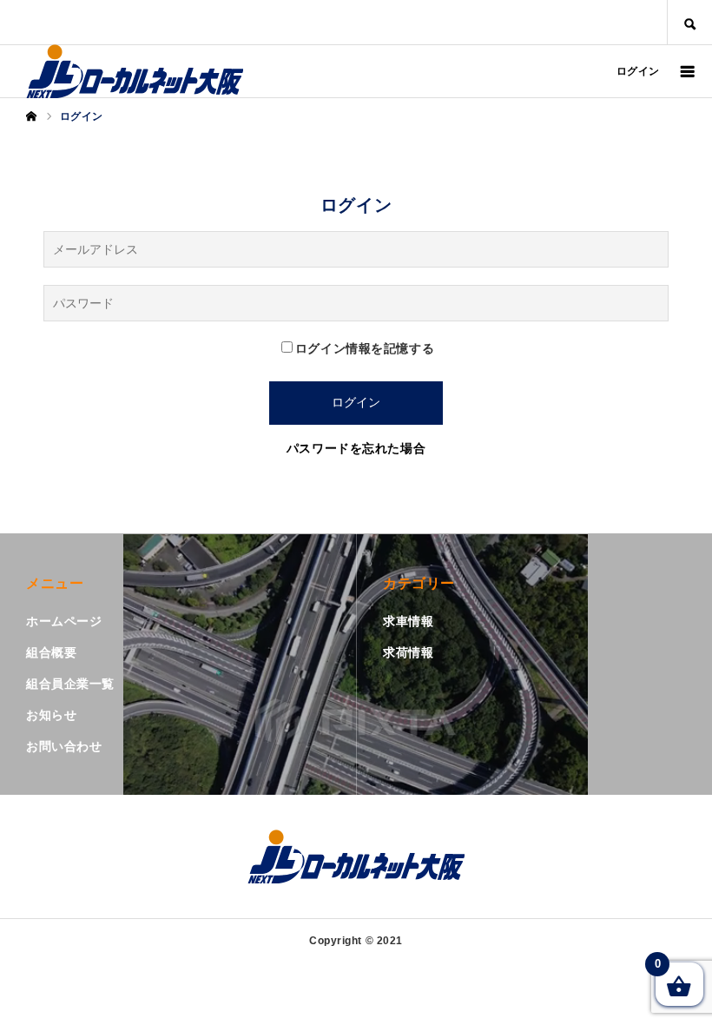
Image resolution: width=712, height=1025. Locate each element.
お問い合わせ (64, 746)
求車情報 (408, 621)
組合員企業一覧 (70, 684)
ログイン (638, 71)
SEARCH (689, 22)
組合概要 (51, 652)
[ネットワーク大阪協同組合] (134, 71)
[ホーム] (31, 116)
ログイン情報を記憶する (364, 348)
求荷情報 (408, 652)
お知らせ (51, 715)
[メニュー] (686, 71)
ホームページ (64, 621)
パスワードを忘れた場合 (356, 448)
